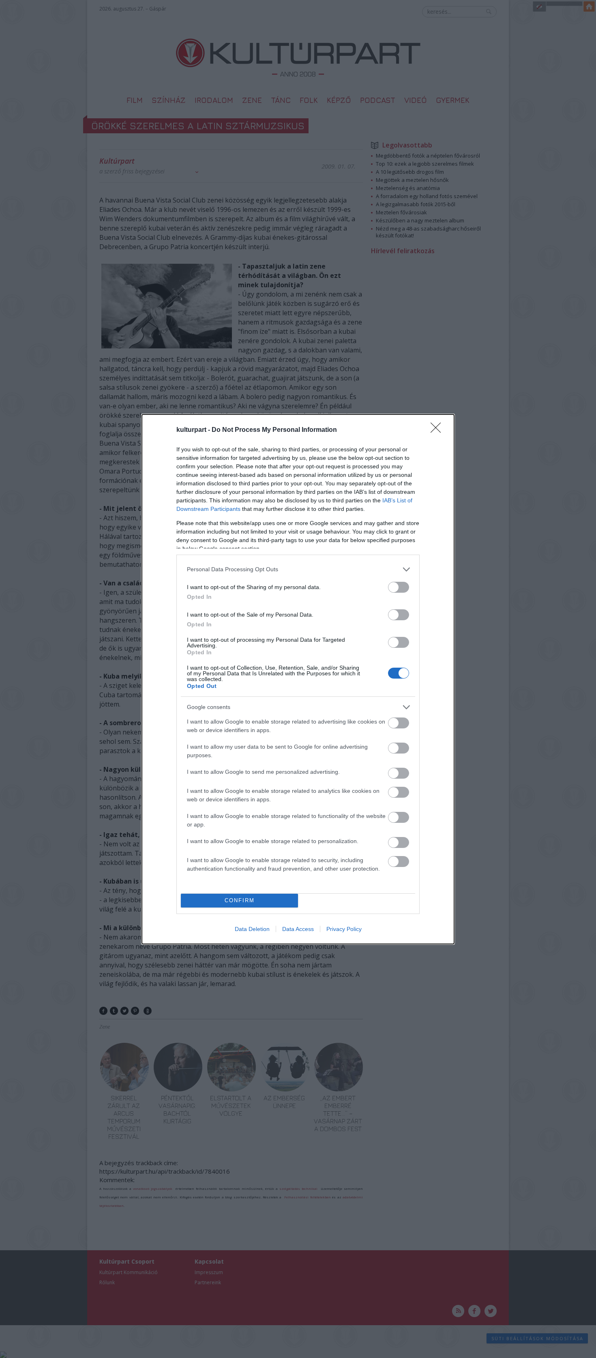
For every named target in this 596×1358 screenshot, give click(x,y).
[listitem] (298, 569)
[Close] (438, 430)
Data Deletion (252, 929)
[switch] (398, 587)
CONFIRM (240, 900)
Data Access (298, 929)
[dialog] (298, 679)
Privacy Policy (344, 929)
